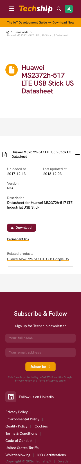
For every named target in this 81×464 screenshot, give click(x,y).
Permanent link (18, 239)
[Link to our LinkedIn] (12, 396)
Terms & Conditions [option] (21, 433)
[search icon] (59, 9)
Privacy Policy (23, 380)
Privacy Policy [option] (16, 412)
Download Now (63, 22)
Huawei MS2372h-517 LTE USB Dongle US (38, 259)
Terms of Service (48, 380)
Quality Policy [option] (16, 426)
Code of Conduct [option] (19, 440)
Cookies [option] (41, 426)
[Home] (8, 32)
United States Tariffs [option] (22, 447)
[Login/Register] (69, 9)
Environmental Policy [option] (22, 419)
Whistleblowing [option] (17, 455)
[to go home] (36, 9)
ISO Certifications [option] (51, 455)
